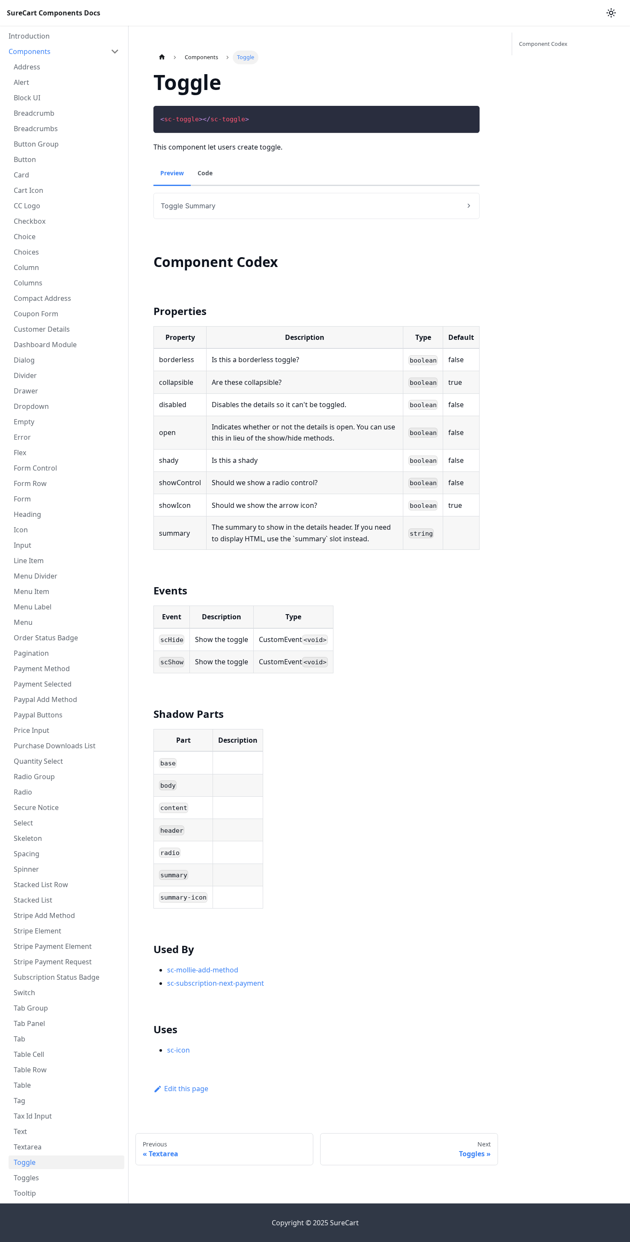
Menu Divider (35, 576)
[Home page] (161, 57)
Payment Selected (43, 684)
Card (21, 175)
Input (22, 545)
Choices (26, 252)
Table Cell (29, 1054)
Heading (27, 514)
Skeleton (28, 838)
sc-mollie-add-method (202, 970)
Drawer (26, 391)
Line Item (29, 560)
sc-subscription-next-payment (215, 983)
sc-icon (178, 1050)
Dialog (24, 360)
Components (30, 51)
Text (20, 1131)
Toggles (26, 1177)
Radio (23, 792)
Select (23, 823)
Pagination (31, 653)
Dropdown (31, 406)
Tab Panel (29, 1023)
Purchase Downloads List (55, 745)
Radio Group (34, 776)
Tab (19, 1039)
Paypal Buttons (38, 715)
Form (22, 499)
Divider (25, 375)
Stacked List (33, 900)
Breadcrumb (34, 113)
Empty (24, 421)
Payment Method (42, 668)
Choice (25, 236)
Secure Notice (36, 807)
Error (22, 437)
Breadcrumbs (36, 128)
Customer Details (42, 329)
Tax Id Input (33, 1116)
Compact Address (42, 298)
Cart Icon (28, 190)
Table (22, 1085)
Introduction (29, 36)
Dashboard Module (45, 344)
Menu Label (32, 607)
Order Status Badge (46, 637)
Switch (24, 992)
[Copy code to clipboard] (469, 116)
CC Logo (27, 205)
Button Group (36, 144)
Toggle (25, 1162)
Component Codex (543, 44)
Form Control (35, 468)
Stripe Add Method (44, 915)
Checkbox (29, 221)
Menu (23, 622)
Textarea (28, 1147)
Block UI (27, 97)
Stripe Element (37, 931)
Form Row (30, 483)
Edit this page (186, 1088)
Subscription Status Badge (56, 977)
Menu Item (31, 591)
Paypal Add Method (45, 699)
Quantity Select (38, 761)
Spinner (26, 869)
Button (25, 159)
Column (26, 267)
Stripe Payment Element (53, 946)
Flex (20, 452)
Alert (21, 82)
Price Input (31, 730)
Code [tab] (205, 173)
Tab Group (31, 1008)
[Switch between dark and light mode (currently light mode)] (611, 13)
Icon (21, 529)
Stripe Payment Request (53, 961)
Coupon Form (36, 313)
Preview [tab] (172, 173)
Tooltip (25, 1193)
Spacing (26, 853)
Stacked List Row (41, 884)
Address (27, 67)
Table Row (30, 1069)
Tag (19, 1100)
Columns (28, 283)
